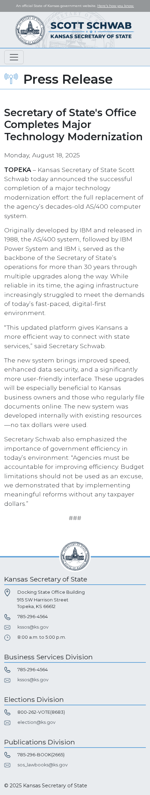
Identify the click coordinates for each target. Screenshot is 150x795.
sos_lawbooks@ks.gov (42, 764)
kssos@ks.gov (32, 627)
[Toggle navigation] (14, 57)
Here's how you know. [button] (115, 6)
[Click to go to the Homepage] (75, 30)
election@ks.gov (36, 722)
